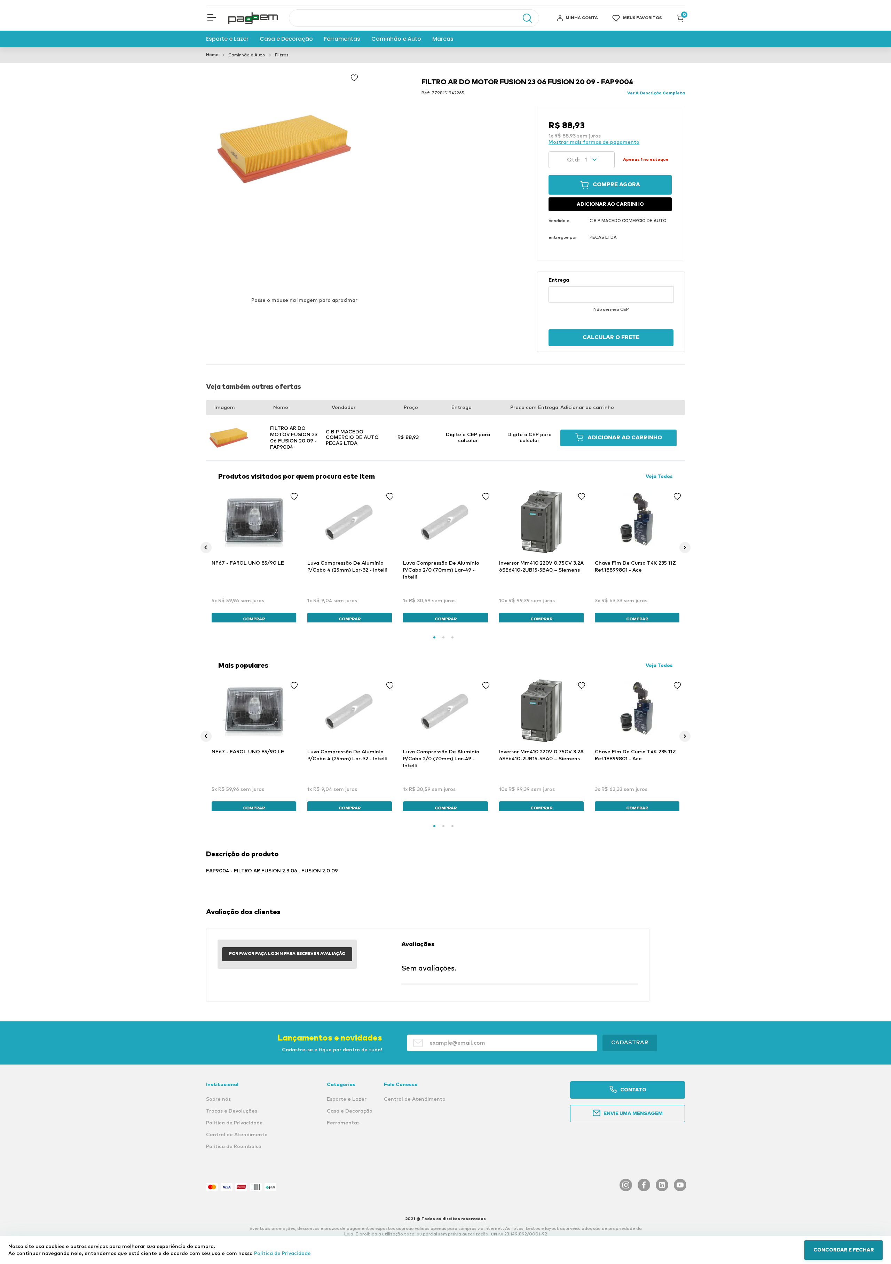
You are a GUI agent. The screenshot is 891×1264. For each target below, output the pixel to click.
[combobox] (414, 18)
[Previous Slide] (206, 547)
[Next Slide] (685, 547)
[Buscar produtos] (524, 18)
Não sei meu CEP (611, 310)
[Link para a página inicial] (212, 55)
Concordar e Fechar (843, 1250)
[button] (211, 18)
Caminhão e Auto (246, 55)
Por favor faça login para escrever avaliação (287, 954)
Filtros (282, 55)
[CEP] (611, 290)
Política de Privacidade (282, 1253)
